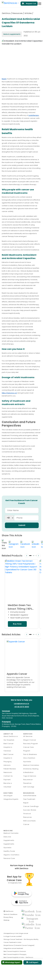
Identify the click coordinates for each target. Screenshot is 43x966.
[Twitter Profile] (31, 927)
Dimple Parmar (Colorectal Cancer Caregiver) (19, 945)
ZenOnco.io (8, 911)
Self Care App (28, 787)
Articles (28, 13)
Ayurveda (27, 762)
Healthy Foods (9, 851)
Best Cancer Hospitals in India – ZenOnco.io (18, 957)
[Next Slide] (38, 555)
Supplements (9, 844)
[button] (30, 556)
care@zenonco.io (21, 703)
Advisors (7, 765)
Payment (7, 780)
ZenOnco (6, 13)
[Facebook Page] (31, 911)
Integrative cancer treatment (13, 948)
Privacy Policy (8, 917)
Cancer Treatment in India (12, 942)
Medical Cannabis (11, 833)
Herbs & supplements (11, 34)
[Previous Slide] (26, 555)
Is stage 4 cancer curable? (13, 936)
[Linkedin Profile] (31, 924)
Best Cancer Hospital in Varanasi (8, 747)
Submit (21, 525)
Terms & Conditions (10, 914)
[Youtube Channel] (31, 914)
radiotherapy (33, 115)
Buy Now (17, 623)
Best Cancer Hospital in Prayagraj (8, 758)
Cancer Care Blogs (31, 806)
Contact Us (8, 776)
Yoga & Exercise (29, 776)
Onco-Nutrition (29, 758)
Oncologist (8, 796)
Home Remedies (29, 796)
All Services (27, 736)
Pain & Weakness (30, 754)
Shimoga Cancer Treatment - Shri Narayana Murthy (21, 939)
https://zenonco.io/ (9, 393)
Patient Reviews (10, 769)
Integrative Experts (11, 799)
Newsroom (8, 772)
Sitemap (6, 920)
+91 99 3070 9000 (21, 707)
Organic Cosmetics (11, 855)
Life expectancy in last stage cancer (16, 933)
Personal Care (9, 858)
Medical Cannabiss (31, 765)
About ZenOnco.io (11, 736)
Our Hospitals (9, 740)
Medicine (8, 831)
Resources (17, 13)
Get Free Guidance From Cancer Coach (21, 502)
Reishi (4, 79)
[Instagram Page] (31, 919)
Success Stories (29, 810)
